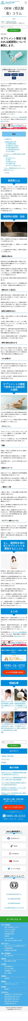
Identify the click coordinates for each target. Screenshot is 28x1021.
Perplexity (14, 74)
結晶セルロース (11, 161)
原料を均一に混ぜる (12, 145)
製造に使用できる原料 (10, 961)
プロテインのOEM (9, 931)
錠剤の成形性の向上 (12, 147)
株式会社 (9, 2)
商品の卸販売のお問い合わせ (12, 996)
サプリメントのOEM (17, 117)
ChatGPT (7, 74)
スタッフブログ (5, 759)
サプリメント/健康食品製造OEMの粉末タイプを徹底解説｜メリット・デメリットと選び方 (20, 705)
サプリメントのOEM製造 (19, 632)
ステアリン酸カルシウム (13, 165)
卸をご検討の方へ (9, 955)
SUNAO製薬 (10, 1009)
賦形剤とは (7, 139)
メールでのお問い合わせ (15, 807)
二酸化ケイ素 (10, 163)
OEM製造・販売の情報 (7, 756)
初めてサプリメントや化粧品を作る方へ (14, 945)
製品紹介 (6, 989)
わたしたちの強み (9, 938)
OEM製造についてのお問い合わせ (13, 994)
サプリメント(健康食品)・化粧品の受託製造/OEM (12, 1)
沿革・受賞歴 (7, 973)
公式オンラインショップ (10, 983)
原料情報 (3, 762)
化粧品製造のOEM (9, 933)
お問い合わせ (17, 636)
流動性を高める (11, 143)
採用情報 (6, 978)
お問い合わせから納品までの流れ (13, 940)
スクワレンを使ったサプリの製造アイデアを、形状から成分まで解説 (20, 727)
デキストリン (10, 157)
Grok (14, 78)
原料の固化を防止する (13, 149)
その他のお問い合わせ (10, 1003)
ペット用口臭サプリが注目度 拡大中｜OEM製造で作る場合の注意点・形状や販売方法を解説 (7, 728)
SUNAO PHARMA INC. (8, 3)
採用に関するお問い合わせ (11, 1001)
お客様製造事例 (8, 948)
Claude (21, 74)
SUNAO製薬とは (8, 966)
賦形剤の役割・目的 (10, 141)
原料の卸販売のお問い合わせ (12, 999)
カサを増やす (10, 151)
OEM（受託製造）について (11, 927)
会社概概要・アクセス (10, 970)
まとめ (6, 172)
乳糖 (8, 159)
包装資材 (6, 936)
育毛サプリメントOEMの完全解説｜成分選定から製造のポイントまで (7, 704)
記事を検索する (14, 30)
